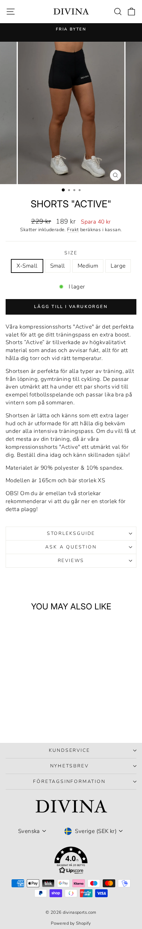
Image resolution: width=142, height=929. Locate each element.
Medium (88, 266)
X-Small (27, 266)
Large (118, 266)
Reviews (71, 560)
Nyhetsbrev (69, 766)
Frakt (73, 229)
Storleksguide (71, 533)
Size (70, 253)
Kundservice (69, 750)
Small (57, 266)
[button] (71, 861)
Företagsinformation (69, 781)
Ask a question (70, 547)
